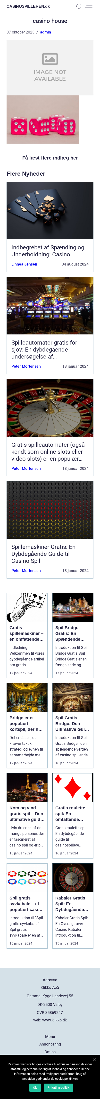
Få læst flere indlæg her (50, 157)
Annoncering (50, 1044)
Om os (50, 1052)
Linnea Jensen (24, 264)
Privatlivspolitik (58, 1087)
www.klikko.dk (54, 1020)
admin (45, 32)
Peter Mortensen (26, 366)
